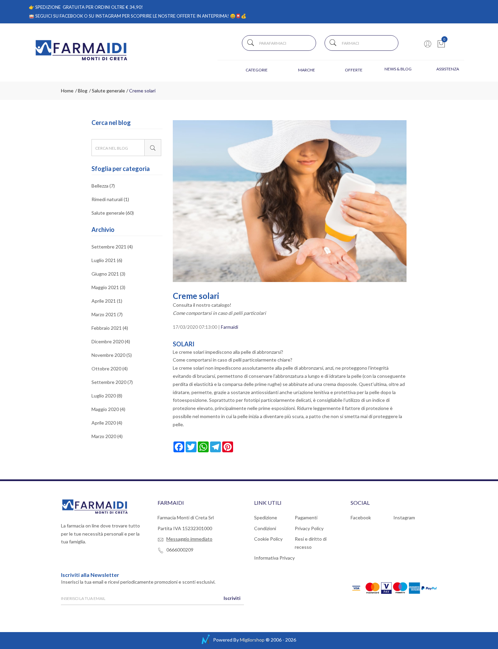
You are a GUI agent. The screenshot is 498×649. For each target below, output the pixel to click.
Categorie (257, 69)
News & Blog (398, 68)
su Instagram (105, 16)
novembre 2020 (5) (111, 355)
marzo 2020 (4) (107, 436)
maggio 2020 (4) (108, 409)
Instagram (404, 517)
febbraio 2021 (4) (109, 328)
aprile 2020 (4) (106, 423)
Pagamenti (306, 517)
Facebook (361, 517)
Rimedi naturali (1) (110, 199)
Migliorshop (252, 640)
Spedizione (265, 517)
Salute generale (108, 90)
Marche (306, 69)
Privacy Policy (309, 528)
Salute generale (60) (112, 212)
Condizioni (265, 528)
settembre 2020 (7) (112, 382)
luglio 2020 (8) (106, 395)
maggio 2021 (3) (108, 287)
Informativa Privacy (274, 558)
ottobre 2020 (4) (109, 368)
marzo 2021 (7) (107, 314)
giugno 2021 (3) (108, 274)
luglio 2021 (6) (106, 260)
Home (67, 90)
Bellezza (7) (103, 186)
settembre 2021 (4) (112, 247)
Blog (82, 90)
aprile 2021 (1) (106, 301)
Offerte (353, 69)
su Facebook (68, 16)
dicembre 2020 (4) (110, 341)
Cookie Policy (268, 539)
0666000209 (179, 550)
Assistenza (447, 68)
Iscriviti (232, 598)
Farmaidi (229, 327)
